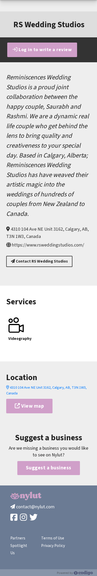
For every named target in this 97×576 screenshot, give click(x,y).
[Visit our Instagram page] (24, 518)
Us (12, 553)
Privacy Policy (53, 545)
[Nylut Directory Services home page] (25, 496)
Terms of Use (52, 538)
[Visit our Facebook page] (14, 518)
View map (32, 406)
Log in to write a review (45, 49)
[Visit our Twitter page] (34, 518)
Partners (17, 538)
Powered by (65, 573)
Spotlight (18, 545)
